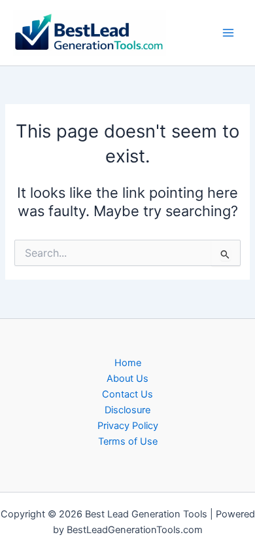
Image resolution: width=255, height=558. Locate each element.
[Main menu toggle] (228, 32)
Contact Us (127, 394)
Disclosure (127, 410)
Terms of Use (128, 441)
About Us (127, 378)
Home (127, 363)
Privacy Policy (127, 426)
